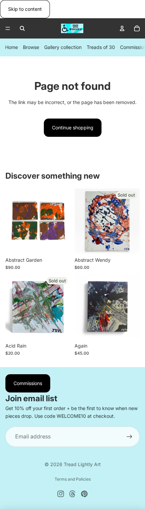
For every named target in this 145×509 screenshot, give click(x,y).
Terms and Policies (73, 479)
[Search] (22, 28)
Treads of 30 (101, 47)
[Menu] (8, 28)
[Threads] (72, 494)
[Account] (122, 28)
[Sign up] (129, 437)
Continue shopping (72, 127)
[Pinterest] (84, 494)
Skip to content (25, 9)
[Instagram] (61, 494)
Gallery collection (63, 47)
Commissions (27, 383)
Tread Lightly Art (82, 464)
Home (11, 47)
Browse (31, 47)
